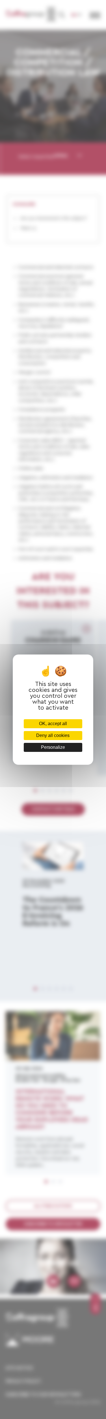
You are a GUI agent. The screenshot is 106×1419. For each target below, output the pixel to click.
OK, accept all (53, 723)
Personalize (53, 747)
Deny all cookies (53, 735)
